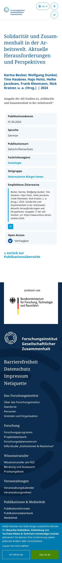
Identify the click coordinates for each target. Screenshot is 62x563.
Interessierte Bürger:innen (25, 176)
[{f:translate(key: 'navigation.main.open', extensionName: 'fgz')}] (54, 14)
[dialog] (31, 543)
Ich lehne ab (16, 554)
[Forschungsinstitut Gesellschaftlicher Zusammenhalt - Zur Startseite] (31, 341)
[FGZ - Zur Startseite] (15, 11)
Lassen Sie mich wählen (15, 545)
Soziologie (14, 163)
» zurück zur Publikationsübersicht (22, 255)
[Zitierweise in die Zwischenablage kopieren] (10, 226)
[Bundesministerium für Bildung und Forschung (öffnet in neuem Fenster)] (31, 303)
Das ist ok (45, 554)
